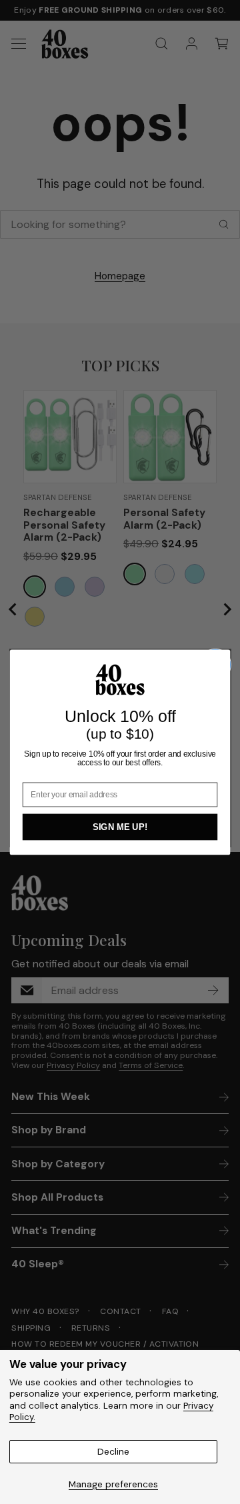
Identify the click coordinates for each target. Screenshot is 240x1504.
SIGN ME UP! (120, 827)
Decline (113, 1451)
